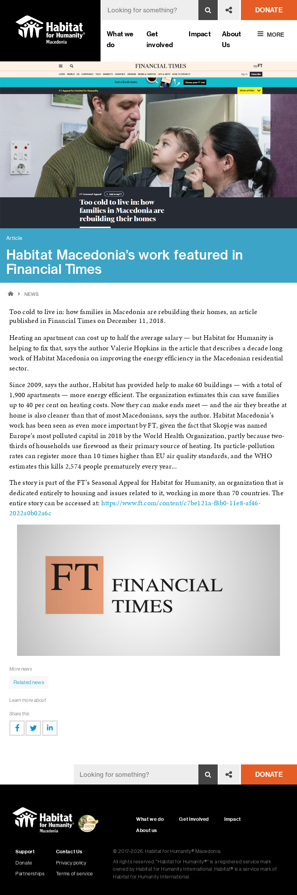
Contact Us (69, 851)
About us (146, 830)
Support (24, 851)
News (31, 294)
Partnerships (30, 873)
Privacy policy (71, 863)
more (275, 34)
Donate (23, 863)
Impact (200, 34)
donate (269, 10)
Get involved (160, 39)
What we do (120, 39)
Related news (29, 682)
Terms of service (74, 873)
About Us (231, 39)
